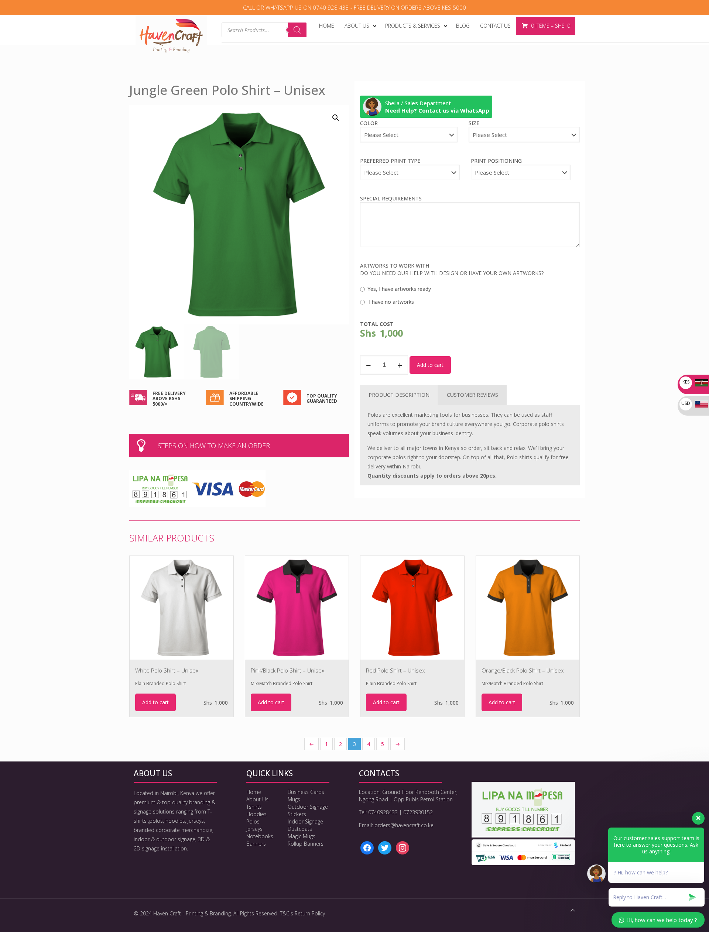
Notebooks (259, 836)
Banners (256, 843)
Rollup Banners (305, 843)
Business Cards (306, 791)
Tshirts (254, 806)
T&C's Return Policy (302, 913)
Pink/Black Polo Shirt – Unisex (287, 670)
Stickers (297, 814)
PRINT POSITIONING (496, 160)
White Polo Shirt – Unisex (166, 670)
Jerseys (254, 828)
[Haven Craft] (171, 35)
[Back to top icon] (572, 910)
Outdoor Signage (308, 806)
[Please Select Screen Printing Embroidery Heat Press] (410, 176)
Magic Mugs (301, 836)
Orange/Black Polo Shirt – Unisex (523, 670)
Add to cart (430, 364)
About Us (257, 799)
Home (253, 791)
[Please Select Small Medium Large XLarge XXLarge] (524, 138)
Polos (253, 821)
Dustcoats (300, 828)
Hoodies (256, 814)
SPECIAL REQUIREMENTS (391, 198)
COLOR (369, 123)
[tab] (399, 395)
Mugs (294, 799)
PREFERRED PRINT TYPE (390, 160)
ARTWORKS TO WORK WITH (394, 265)
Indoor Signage (305, 821)
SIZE (474, 123)
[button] (336, 117)
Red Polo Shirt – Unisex (395, 670)
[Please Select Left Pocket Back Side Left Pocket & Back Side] (521, 176)
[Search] (297, 30)
